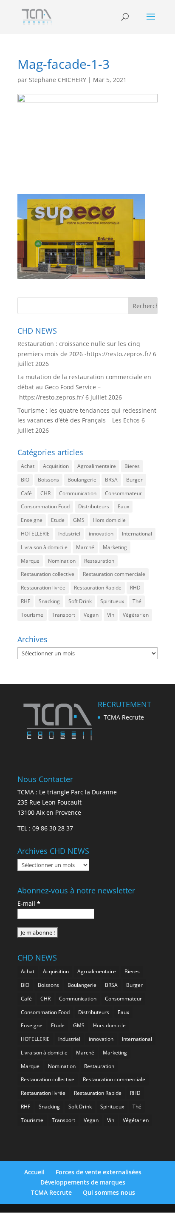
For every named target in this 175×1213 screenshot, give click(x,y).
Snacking (49, 601)
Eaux (123, 506)
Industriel (69, 533)
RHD (135, 587)
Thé (137, 601)
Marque (30, 560)
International (137, 533)
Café (26, 493)
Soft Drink (80, 601)
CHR (45, 493)
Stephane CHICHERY (57, 80)
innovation (101, 533)
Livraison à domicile (44, 547)
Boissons (48, 479)
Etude (58, 520)
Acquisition (56, 466)
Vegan (91, 614)
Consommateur (123, 493)
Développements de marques (82, 1182)
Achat (27, 466)
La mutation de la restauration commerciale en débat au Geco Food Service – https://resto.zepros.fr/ (84, 387)
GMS (79, 520)
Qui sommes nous (109, 1192)
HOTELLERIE (35, 533)
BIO (25, 479)
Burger (134, 479)
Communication (77, 493)
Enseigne (31, 520)
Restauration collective (47, 574)
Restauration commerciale (114, 574)
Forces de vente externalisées (98, 1172)
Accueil (34, 1172)
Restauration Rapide (97, 587)
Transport (63, 614)
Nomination (62, 560)
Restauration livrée (43, 587)
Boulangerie (82, 479)
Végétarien (136, 614)
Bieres (132, 466)
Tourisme (32, 614)
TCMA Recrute (124, 717)
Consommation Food (45, 506)
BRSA (111, 479)
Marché (85, 547)
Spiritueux (112, 601)
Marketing (115, 547)
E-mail (28, 903)
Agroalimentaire (96, 466)
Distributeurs (93, 506)
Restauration (99, 560)
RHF (25, 601)
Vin (110, 614)
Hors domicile (109, 520)
